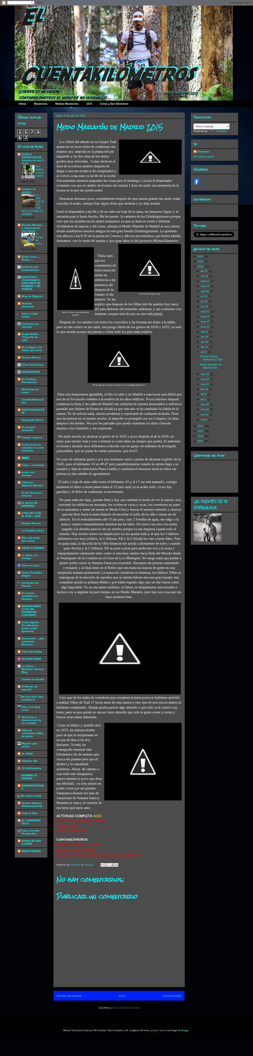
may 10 (205, 326)
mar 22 (205, 379)
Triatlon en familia (32, 679)
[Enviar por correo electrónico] (102, 865)
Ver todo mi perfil (203, 156)
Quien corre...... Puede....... (31, 258)
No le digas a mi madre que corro (31, 349)
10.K (89, 103)
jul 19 (204, 296)
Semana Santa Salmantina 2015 (211, 358)
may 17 (205, 321)
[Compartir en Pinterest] (116, 865)
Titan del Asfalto (31, 651)
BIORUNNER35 (30, 371)
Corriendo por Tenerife (30, 325)
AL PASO (27, 753)
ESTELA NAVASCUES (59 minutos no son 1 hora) (32, 159)
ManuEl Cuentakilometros (205, 177)
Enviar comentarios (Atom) (126, 1007)
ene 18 (205, 409)
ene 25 (205, 404)
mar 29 (205, 373)
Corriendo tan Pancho (30, 584)
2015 (201, 266)
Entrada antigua (172, 995)
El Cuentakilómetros (109, 27)
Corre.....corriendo (32, 465)
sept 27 (205, 281)
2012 (201, 436)
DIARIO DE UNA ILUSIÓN (31, 842)
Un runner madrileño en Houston (29, 596)
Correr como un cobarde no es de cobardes (32, 447)
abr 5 (204, 351)
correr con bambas (27, 474)
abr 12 (205, 346)
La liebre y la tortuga (29, 557)
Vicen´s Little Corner (29, 315)
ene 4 (204, 419)
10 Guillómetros (31, 768)
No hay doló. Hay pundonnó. (32, 698)
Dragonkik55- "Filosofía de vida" (29, 337)
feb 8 (204, 394)
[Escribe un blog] (106, 865)
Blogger (185, 1030)
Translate (221, 130)
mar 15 (205, 384)
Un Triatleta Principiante (29, 381)
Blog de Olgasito (32, 296)
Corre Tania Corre (32, 364)
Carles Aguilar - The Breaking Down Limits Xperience (31, 627)
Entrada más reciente (68, 995)
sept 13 (205, 286)
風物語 (25, 457)
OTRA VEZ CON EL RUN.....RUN (31, 515)
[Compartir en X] (109, 865)
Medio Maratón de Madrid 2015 (211, 366)
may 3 (205, 331)
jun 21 (205, 301)
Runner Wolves (31, 357)
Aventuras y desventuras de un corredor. (31, 720)
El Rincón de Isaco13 (29, 688)
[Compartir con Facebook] (113, 865)
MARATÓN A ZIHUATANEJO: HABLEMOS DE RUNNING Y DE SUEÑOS (31, 283)
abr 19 (205, 341)
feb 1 (204, 399)
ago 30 (205, 291)
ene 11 (205, 414)
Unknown (203, 151)
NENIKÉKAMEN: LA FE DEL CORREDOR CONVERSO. (31, 611)
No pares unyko (31, 795)
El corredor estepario (28, 429)
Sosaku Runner (31, 523)
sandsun (154, 1030)
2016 (201, 261)
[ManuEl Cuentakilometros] (196, 183)
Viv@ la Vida (29, 813)
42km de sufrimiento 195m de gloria (32, 733)
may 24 (205, 316)
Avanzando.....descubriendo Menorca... (32, 641)
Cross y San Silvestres (114, 103)
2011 (201, 441)
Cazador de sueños (28, 190)
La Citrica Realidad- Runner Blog (32, 669)
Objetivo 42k (29, 760)
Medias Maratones (67, 103)
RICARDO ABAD (31, 658)
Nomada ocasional (27, 305)
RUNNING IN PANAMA (29, 777)
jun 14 (205, 306)
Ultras (22, 103)
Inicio (122, 995)
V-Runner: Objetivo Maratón (32, 484)
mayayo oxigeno (31, 437)
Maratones (40, 103)
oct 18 (205, 276)
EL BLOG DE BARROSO (29, 504)
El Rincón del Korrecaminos (30, 268)
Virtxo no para (30, 565)
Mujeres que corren (29, 745)
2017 (201, 256)
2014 (201, 425)
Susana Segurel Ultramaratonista (31, 804)
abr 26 (205, 336)
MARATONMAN (31, 851)
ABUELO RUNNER (32, 547)
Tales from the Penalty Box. (30, 832)
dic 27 (205, 271)
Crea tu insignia (200, 186)
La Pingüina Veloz (32, 530)
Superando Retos (32, 419)
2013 (201, 431)
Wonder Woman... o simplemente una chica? (32, 228)
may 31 (205, 311)
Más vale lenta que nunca (30, 539)
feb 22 (205, 389)
